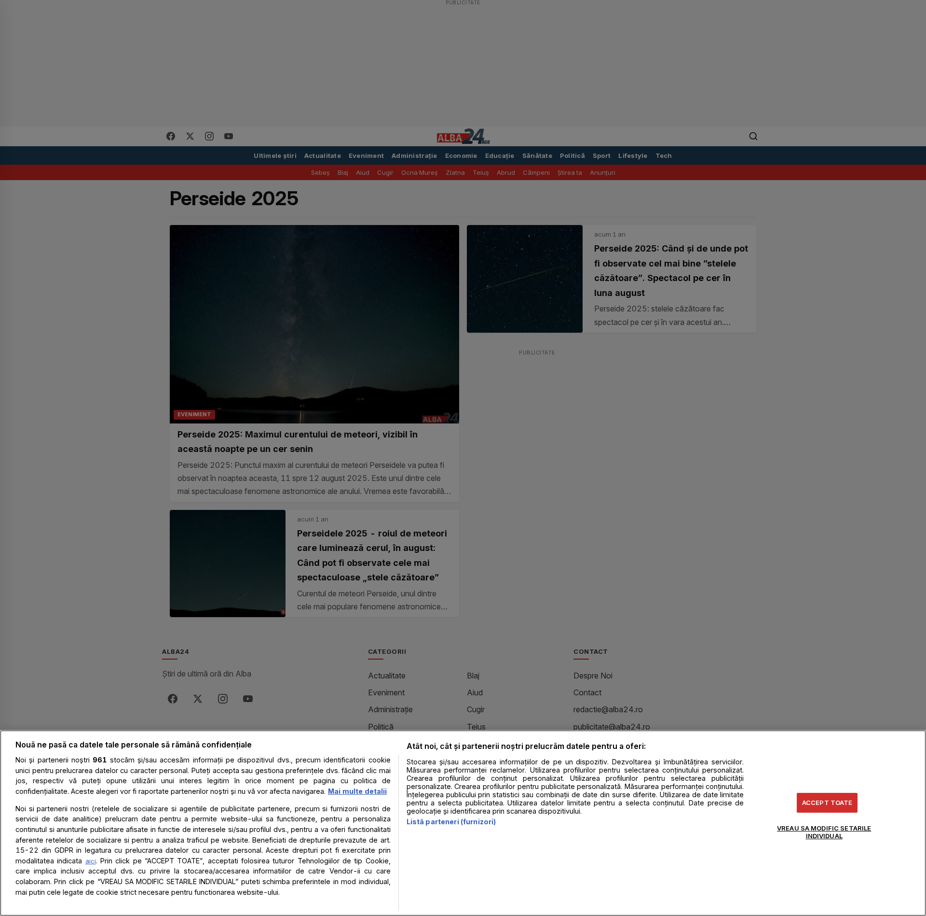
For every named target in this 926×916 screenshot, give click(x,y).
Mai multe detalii (357, 791)
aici (90, 861)
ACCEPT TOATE (827, 802)
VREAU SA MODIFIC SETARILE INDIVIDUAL (824, 832)
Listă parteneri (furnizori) (451, 821)
